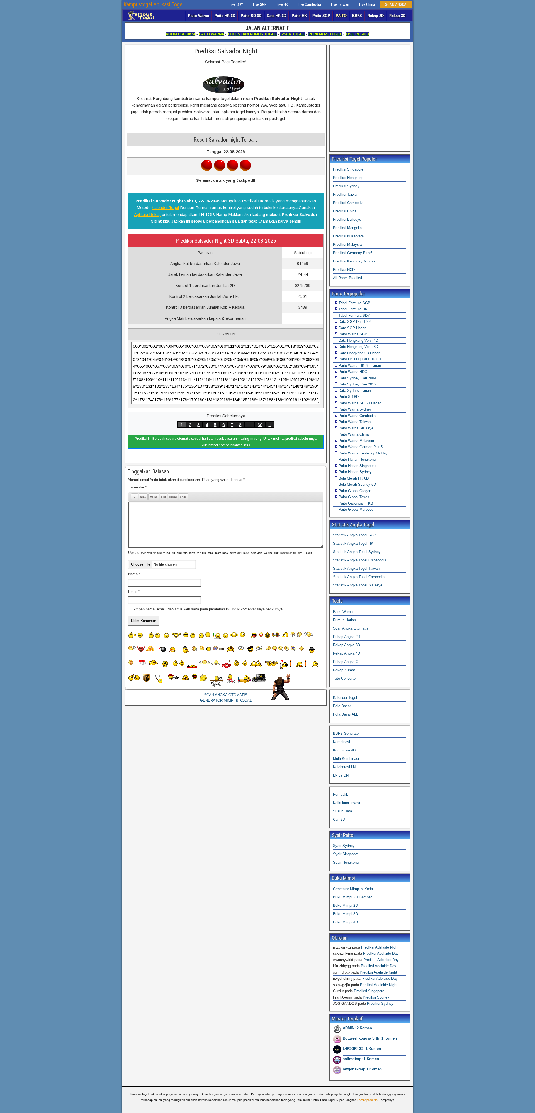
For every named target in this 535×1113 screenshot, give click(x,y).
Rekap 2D (376, 16)
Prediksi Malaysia (347, 244)
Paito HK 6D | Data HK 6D (359, 359)
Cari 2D (339, 819)
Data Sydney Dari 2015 (356, 384)
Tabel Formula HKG (353, 309)
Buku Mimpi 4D (345, 922)
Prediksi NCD (344, 269)
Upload (220, 553)
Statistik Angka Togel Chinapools (359, 560)
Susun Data (342, 811)
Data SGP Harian (351, 328)
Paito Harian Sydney (354, 472)
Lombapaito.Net (367, 1100)
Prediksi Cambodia (348, 203)
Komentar (137, 487)
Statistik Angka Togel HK (353, 543)
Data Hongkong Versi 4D (357, 340)
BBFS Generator (346, 733)
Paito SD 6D (251, 16)
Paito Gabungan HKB (355, 503)
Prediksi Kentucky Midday (354, 261)
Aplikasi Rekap (147, 214)
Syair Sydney (344, 846)
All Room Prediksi (347, 278)
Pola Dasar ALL (345, 714)
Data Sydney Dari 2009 (356, 378)
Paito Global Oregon (354, 491)
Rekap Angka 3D (346, 645)
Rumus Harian (344, 620)
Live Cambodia (309, 4)
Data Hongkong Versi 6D (357, 347)
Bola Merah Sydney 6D (356, 484)
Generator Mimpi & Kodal (353, 889)
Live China (367, 4)
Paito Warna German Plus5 (360, 447)
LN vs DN (341, 775)
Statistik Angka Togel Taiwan (356, 568)
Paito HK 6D (225, 16)
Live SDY (236, 4)
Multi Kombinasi (346, 758)
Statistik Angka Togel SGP (354, 535)
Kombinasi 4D (344, 750)
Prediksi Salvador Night (225, 51)
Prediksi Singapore (348, 169)
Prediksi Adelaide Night (379, 947)
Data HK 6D (276, 16)
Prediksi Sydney (346, 186)
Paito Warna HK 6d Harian (359, 365)
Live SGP (260, 4)
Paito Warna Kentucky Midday (362, 453)
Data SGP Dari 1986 (354, 322)
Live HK (282, 4)
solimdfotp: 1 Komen (361, 1059)
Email (134, 591)
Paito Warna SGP (352, 334)
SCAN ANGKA (396, 4)
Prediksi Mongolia (347, 228)
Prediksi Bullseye (347, 219)
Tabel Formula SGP (353, 303)
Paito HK (299, 16)
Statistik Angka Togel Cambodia (359, 577)
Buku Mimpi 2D (345, 905)
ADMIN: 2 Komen (357, 1028)
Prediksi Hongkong (348, 178)
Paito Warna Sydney (354, 409)
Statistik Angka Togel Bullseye (357, 585)
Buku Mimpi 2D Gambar (352, 897)
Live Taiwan (340, 4)
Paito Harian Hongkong (356, 459)
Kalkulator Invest (346, 803)
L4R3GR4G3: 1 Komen (362, 1048)
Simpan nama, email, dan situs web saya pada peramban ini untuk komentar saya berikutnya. (208, 609)
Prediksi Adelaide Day (380, 953)
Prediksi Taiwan (345, 194)
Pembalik (340, 794)
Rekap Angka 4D (346, 653)
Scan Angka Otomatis (350, 628)
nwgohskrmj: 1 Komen (362, 1069)
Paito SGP (321, 16)
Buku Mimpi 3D (345, 914)
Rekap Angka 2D (346, 637)
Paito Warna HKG (352, 372)
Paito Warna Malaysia (355, 441)
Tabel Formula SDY (353, 315)
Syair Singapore (346, 854)
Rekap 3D (397, 16)
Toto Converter (345, 678)
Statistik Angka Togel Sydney (357, 552)
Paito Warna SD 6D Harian (359, 403)
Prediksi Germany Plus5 (352, 253)
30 (260, 424)
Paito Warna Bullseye (355, 428)
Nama (134, 574)
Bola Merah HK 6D (353, 478)
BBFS (357, 16)
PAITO (341, 16)
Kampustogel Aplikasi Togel (153, 4)
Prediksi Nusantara (348, 236)
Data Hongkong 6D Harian (358, 353)
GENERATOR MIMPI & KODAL (226, 700)
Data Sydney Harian (354, 391)
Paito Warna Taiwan (354, 422)
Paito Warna (198, 16)
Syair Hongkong (346, 862)
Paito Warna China (353, 434)
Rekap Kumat (344, 670)
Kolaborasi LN (344, 767)
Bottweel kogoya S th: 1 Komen (370, 1038)
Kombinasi (341, 742)
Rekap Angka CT (346, 662)
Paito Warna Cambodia (356, 416)
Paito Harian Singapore (356, 466)
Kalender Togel (165, 207)
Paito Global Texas (353, 497)
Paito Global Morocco (355, 509)
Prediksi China (344, 211)
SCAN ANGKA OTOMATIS (225, 695)
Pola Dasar (342, 706)
